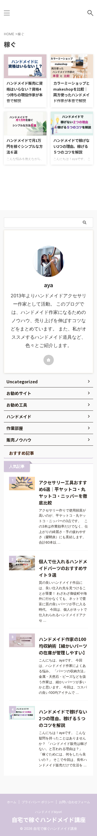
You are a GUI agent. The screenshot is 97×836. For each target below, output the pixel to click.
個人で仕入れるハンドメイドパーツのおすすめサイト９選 (63, 568)
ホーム (11, 802)
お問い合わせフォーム (74, 802)
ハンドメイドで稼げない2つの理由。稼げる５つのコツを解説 (71, 146)
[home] (48, 360)
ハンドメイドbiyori (48, 812)
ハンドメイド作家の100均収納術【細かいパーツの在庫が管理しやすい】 (63, 646)
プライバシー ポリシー (38, 802)
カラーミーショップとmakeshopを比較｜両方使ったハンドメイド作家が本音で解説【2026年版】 (71, 94)
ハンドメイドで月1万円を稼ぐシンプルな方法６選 (24, 146)
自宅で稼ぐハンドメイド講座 (49, 819)
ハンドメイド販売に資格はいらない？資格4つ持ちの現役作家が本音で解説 (24, 91)
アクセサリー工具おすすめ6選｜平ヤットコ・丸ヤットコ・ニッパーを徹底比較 (63, 492)
